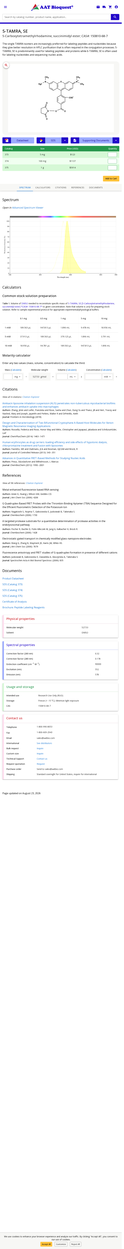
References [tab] (77, 187)
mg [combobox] (16, 376)
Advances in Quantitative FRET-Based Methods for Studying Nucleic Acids (43, 458)
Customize (61, 1244)
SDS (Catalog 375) (12, 596)
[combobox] (56, 17)
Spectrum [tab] (25, 187)
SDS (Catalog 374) (12, 590)
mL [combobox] (71, 376)
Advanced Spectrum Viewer (27, 207)
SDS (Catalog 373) (12, 584)
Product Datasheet (13, 578)
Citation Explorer (30, 396)
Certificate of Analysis (14, 601)
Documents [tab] (96, 187)
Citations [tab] (60, 187)
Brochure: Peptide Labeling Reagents (23, 607)
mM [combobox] (106, 376)
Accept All (46, 1244)
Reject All (75, 1244)
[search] (115, 17)
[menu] (5, 7)
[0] (110, 7)
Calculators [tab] (42, 187)
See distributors (44, 743)
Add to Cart (111, 178)
